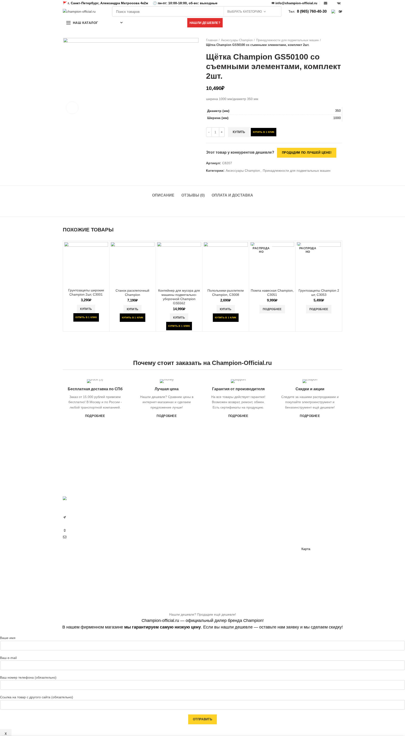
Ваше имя (7, 638)
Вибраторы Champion (270, 538)
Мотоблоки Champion (222, 514)
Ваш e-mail (8, 658)
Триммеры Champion (222, 538)
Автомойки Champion (222, 570)
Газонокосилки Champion (225, 522)
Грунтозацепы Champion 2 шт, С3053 (319, 293)
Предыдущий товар (330, 42)
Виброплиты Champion (271, 546)
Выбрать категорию (244, 11)
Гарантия (308, 516)
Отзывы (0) (193, 195)
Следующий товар (340, 42)
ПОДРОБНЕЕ (95, 416)
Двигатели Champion (270, 530)
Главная (212, 40)
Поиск (275, 11)
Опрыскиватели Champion (226, 562)
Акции (306, 533)
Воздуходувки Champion (224, 578)
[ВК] (338, 3)
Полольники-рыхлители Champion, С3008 (225, 293)
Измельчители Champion (225, 586)
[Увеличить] (72, 108)
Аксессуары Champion (237, 40)
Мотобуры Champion (270, 554)
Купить (239, 132)
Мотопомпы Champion (271, 522)
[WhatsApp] (332, 3)
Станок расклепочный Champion (132, 293)
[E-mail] (325, 3)
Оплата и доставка (232, 195)
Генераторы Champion (271, 514)
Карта (305, 549)
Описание (163, 195)
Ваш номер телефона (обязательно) (28, 677)
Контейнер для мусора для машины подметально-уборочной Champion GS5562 (179, 297)
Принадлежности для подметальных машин (287, 40)
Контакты (308, 541)
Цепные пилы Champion (224, 546)
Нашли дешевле (313, 524)
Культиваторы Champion (224, 530)
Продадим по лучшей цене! (306, 152)
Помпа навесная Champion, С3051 (272, 293)
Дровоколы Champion (222, 554)
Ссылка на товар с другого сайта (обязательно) (36, 697)
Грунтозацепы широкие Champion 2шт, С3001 (86, 292)
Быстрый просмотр (104, 249)
